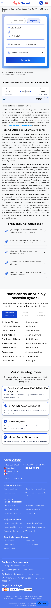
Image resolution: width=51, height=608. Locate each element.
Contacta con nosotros (35, 489)
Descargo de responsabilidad (30, 596)
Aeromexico (8, 352)
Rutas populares (40, 314)
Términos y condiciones (20, 125)
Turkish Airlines (9, 343)
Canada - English (12, 471)
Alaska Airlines (9, 330)
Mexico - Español (12, 474)
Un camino (18, 21)
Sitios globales (11, 465)
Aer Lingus (31, 360)
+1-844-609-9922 (28, 570)
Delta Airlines (8, 360)
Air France (30, 326)
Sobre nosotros (10, 489)
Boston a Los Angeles (35, 505)
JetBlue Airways (33, 335)
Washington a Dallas (12, 509)
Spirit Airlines (32, 339)
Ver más (7, 499)
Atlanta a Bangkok (33, 509)
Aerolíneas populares (9, 314)
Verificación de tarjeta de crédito (36, 494)
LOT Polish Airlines (11, 326)
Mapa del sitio (9, 493)
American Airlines (34, 352)
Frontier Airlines (33, 330)
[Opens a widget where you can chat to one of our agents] (42, 604)
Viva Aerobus (32, 348)
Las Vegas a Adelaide (12, 513)
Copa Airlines (32, 356)
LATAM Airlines (32, 545)
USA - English (11, 468)
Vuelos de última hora (13, 527)
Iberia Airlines (8, 335)
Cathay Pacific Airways (13, 356)
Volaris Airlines (9, 348)
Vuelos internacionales (13, 523)
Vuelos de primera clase (35, 527)
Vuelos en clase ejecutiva (14, 531)
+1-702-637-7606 (32, 574)
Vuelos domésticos (34, 523)
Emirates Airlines (10, 322)
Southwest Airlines (11, 339)
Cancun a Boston (11, 505)
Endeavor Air (32, 322)
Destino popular (24, 314)
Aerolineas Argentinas (36, 343)
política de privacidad (32, 599)
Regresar (33, 21)
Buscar (24, 60)
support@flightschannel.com (17, 566)
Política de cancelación (13, 599)
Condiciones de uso (9, 596)
